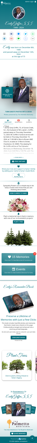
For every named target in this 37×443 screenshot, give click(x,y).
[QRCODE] (4, 34)
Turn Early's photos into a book (18, 112)
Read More (18, 157)
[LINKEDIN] (4, 39)
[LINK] (33, 39)
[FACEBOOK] (11, 34)
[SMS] (19, 39)
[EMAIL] (11, 39)
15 (35, 254)
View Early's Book (18, 337)
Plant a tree (18, 222)
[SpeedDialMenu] (32, 438)
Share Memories (20, 433)
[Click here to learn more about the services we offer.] (18, 424)
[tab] (8, 121)
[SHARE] (26, 39)
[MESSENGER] (19, 34)
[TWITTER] (26, 34)
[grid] (18, 92)
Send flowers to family (18, 193)
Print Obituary (19, 161)
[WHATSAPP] (33, 34)
